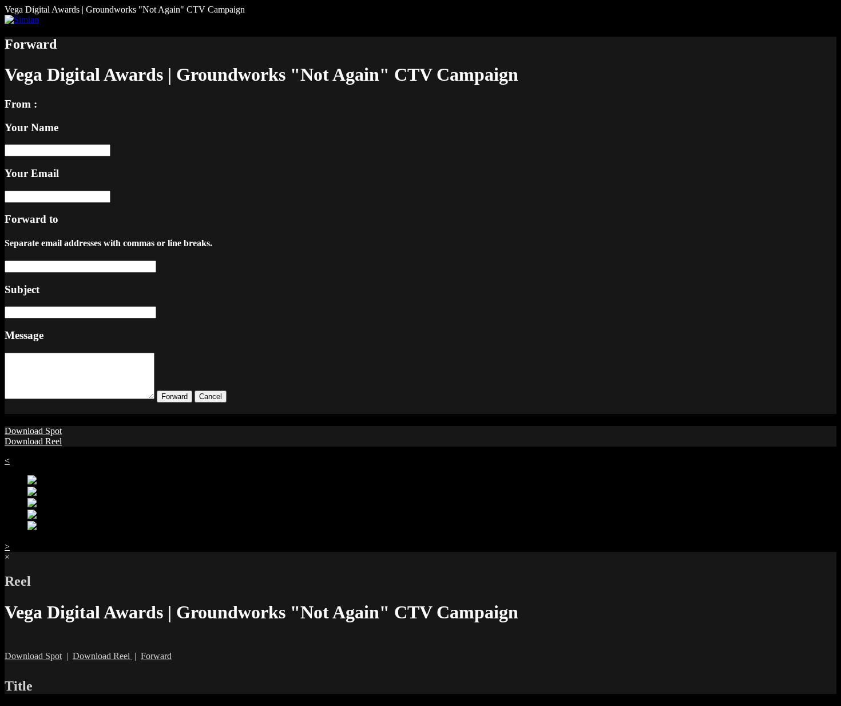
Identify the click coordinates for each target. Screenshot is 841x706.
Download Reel (33, 441)
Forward (156, 656)
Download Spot (33, 431)
